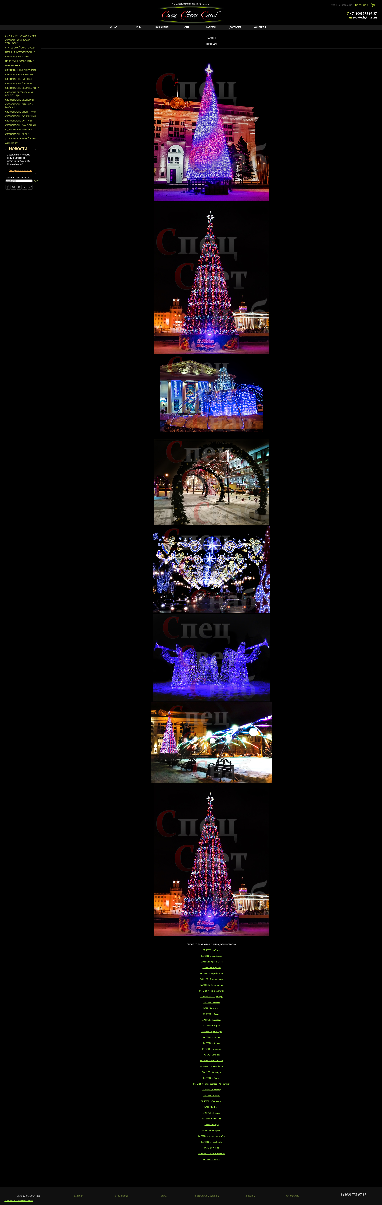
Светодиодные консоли (19, 99)
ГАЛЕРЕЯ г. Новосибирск (211, 1066)
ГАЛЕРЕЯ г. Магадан (211, 1048)
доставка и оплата (207, 1195)
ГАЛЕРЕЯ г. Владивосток (211, 984)
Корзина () (363, 5)
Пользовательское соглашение (18, 1200)
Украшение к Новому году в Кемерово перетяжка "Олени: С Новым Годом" (18, 159)
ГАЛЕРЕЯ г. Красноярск (211, 1031)
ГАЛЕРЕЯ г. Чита (211, 1147)
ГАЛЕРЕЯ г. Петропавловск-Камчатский (211, 1083)
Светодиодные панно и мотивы (19, 106)
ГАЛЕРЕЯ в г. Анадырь (211, 955)
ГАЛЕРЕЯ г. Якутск (211, 1159)
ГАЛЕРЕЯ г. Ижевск (211, 1002)
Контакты (260, 27)
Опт (186, 27)
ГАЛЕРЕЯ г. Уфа (212, 1124)
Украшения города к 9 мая (21, 35)
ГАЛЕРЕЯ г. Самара (211, 1095)
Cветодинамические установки (17, 42)
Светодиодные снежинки (20, 116)
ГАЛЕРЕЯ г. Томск (212, 1107)
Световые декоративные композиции (19, 94)
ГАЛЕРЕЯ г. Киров (211, 1025)
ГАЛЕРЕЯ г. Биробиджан (211, 973)
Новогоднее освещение (19, 60)
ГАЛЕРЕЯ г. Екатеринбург (211, 996)
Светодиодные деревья (18, 78)
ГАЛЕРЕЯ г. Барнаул (211, 967)
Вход (332, 5)
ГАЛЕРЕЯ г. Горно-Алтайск (211, 990)
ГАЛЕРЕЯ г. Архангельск (211, 961)
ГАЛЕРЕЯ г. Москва (211, 1054)
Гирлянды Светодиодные (20, 52)
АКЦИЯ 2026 (11, 142)
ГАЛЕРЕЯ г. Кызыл (211, 1043)
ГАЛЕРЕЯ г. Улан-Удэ (211, 1118)
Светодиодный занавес (19, 83)
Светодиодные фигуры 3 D (20, 125)
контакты (292, 1195)
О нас (113, 27)
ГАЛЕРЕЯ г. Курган (211, 1037)
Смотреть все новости (20, 170)
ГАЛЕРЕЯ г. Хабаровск (211, 1130)
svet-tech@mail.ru (365, 17)
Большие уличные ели (18, 129)
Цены (138, 27)
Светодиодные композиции (22, 87)
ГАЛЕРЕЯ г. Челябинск (211, 1141)
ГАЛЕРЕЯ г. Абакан (211, 950)
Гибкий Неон (13, 65)
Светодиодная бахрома (19, 74)
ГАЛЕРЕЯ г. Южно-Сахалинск (211, 1153)
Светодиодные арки (17, 56)
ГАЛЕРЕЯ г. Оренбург (211, 1072)
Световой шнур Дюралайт (20, 69)
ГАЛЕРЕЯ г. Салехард (211, 1089)
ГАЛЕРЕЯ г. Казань (211, 1014)
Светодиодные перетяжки (20, 111)
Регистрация (345, 5)
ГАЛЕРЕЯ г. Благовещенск (211, 979)
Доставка (235, 27)
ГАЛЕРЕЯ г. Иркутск (211, 1008)
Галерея (211, 27)
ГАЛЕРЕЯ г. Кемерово (211, 1019)
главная (78, 1195)
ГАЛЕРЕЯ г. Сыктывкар (211, 1101)
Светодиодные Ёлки (17, 134)
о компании (121, 1195)
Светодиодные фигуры (18, 120)
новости (250, 1195)
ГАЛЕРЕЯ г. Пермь (211, 1078)
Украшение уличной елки (20, 138)
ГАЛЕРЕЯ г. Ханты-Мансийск (211, 1136)
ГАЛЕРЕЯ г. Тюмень (211, 1112)
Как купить (162, 27)
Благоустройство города (20, 47)
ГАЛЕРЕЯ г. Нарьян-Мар (211, 1060)
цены (164, 1195)
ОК (36, 180)
